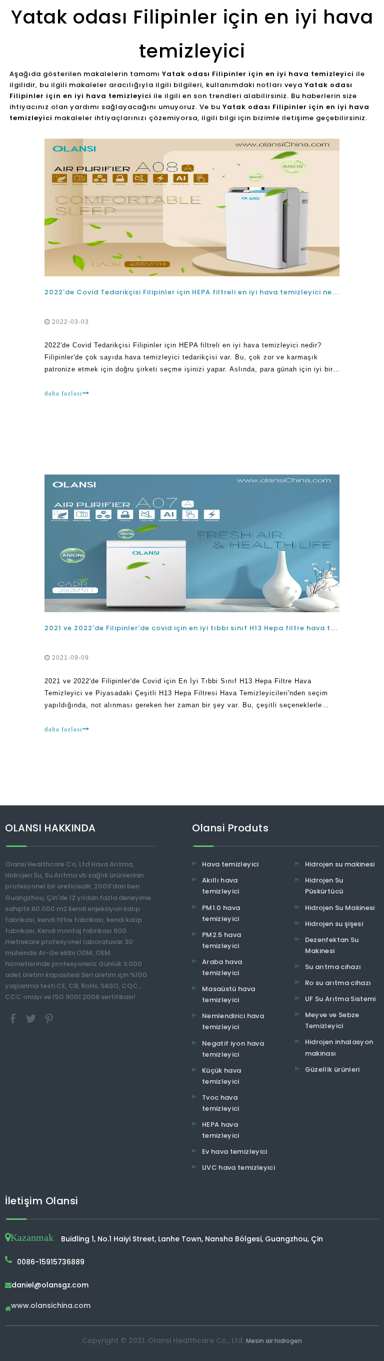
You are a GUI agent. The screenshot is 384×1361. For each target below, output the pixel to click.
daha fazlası (63, 393)
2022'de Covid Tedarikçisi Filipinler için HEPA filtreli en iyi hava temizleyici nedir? (195, 292)
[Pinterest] (49, 1018)
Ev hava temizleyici (235, 1151)
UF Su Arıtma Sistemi (340, 999)
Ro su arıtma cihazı (338, 983)
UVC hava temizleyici (238, 1167)
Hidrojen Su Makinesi (340, 908)
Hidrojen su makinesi (340, 864)
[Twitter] (32, 1018)
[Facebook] (14, 1018)
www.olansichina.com (50, 1306)
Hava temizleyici (230, 864)
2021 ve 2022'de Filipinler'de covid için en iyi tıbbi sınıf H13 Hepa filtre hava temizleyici (206, 628)
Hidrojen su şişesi (334, 924)
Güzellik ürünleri (332, 1069)
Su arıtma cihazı (333, 967)
